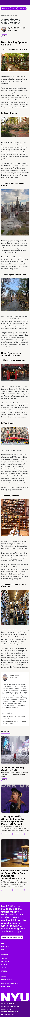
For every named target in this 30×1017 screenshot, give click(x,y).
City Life (4, 35)
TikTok (3, 968)
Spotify (4, 971)
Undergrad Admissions (10, 1006)
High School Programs (10, 1012)
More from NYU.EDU (8, 1003)
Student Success (8, 1014)
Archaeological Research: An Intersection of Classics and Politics (14, 722)
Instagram (5, 955)
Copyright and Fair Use (10, 983)
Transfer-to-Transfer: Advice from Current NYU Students (13, 717)
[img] (15, 750)
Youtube (4, 964)
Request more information (11, 937)
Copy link (21, 9)
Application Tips (7, 834)
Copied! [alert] (22, 11)
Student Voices (19, 834)
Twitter (13, 8)
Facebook (4, 8)
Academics (5, 946)
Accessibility (6, 986)
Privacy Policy (6, 980)
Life (2, 943)
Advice (3, 949)
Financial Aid (6, 1009)
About (3, 977)
